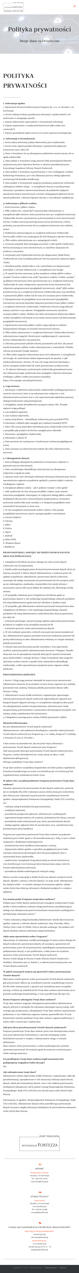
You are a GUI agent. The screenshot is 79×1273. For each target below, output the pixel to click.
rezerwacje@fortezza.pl (39, 1182)
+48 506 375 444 (34, 1247)
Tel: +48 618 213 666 (39, 1209)
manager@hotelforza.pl (39, 1250)
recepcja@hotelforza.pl (39, 1212)
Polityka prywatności (51, 1267)
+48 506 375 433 (39, 1234)
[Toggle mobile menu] (75, 6)
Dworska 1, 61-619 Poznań (39, 1176)
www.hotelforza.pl (39, 1206)
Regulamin (63, 1267)
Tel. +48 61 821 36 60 (40, 1179)
